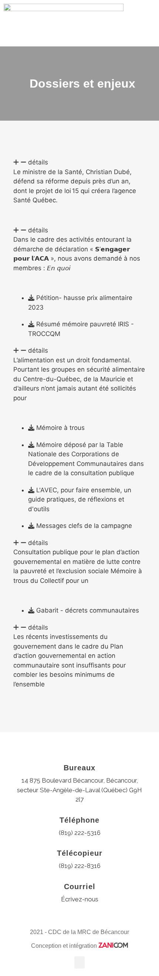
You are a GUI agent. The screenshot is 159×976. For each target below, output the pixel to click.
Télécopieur (79, 853)
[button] (150, 23)
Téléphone (79, 820)
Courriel (79, 886)
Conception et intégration (64, 946)
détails (38, 162)
